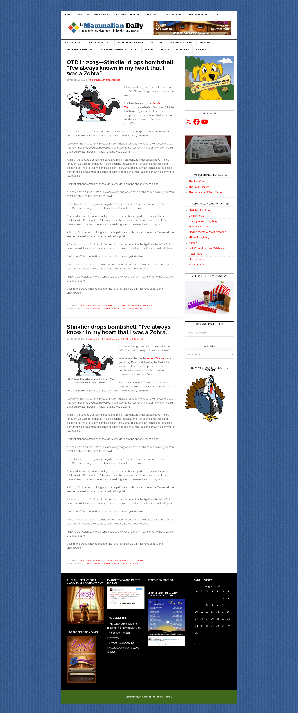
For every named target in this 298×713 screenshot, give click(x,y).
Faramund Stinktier (103, 308)
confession (86, 308)
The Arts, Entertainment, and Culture (136, 305)
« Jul (196, 644)
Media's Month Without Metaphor (208, 232)
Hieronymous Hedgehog (203, 221)
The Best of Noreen (118, 632)
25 (201, 625)
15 (223, 611)
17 (196, 618)
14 (217, 611)
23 (228, 618)
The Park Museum (199, 186)
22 (223, 618)
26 (206, 625)
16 (228, 611)
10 (196, 611)
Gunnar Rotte (196, 215)
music (125, 308)
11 (202, 611)
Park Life (112, 305)
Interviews (113, 637)
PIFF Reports (196, 259)
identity (118, 308)
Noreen (193, 242)
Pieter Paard (195, 253)
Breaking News (87, 305)
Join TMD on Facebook (161, 580)
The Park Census (198, 181)
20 (212, 618)
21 (218, 618)
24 (196, 625)
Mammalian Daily (198, 226)
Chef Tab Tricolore (199, 210)
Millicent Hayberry (199, 237)
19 (207, 618)
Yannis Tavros (155, 358)
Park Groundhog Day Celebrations (208, 248)
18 (201, 618)
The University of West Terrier (205, 192)
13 (212, 611)
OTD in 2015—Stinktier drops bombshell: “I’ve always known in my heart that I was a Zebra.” (121, 68)
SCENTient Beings (137, 308)
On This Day (101, 305)
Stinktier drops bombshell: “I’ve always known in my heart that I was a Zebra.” (118, 329)
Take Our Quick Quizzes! (121, 642)
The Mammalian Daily (105, 28)
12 (207, 611)
